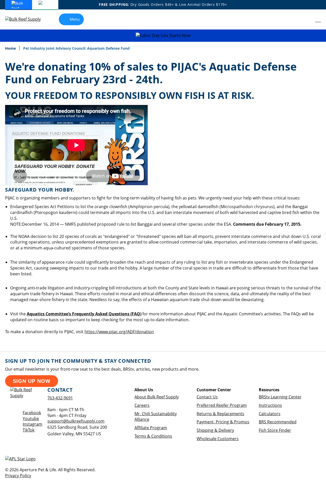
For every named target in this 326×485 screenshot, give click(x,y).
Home (11, 48)
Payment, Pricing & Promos (223, 422)
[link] (307, 19)
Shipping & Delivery (215, 430)
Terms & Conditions (153, 436)
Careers (142, 405)
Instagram (32, 424)
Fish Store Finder (275, 430)
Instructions (270, 405)
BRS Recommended (277, 422)
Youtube (31, 418)
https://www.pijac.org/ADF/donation (119, 331)
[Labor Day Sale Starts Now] (163, 35)
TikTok (28, 430)
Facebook (32, 412)
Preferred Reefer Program (222, 405)
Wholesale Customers (218, 438)
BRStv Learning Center (280, 397)
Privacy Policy (18, 475)
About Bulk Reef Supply (156, 397)
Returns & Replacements (220, 413)
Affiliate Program (150, 427)
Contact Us (207, 397)
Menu (75, 19)
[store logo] (26, 19)
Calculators (269, 413)
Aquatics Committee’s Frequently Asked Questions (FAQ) (84, 314)
